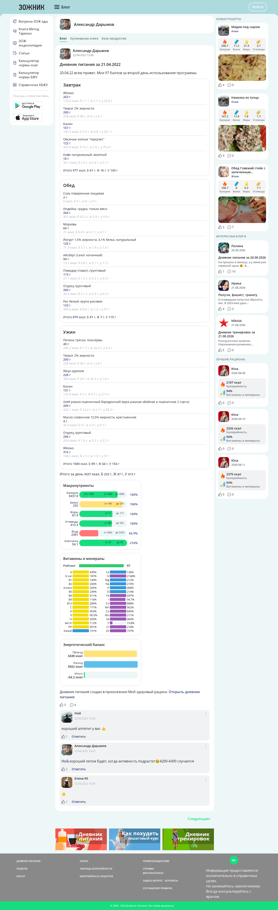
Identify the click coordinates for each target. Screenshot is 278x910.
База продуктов (114, 38)
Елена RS (81, 778)
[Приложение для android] (31, 105)
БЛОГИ (21, 876)
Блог (63, 38)
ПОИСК (84, 861)
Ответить (79, 737)
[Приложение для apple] (31, 117)
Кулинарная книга (84, 38)
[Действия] (206, 719)
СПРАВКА (148, 868)
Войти (257, 7)
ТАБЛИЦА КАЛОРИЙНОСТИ (96, 868)
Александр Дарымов (94, 24)
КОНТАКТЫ (171, 880)
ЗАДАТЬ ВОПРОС (153, 880)
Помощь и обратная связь (31, 96)
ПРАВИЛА (166, 888)
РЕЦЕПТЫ (22, 868)
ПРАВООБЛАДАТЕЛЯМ (156, 861)
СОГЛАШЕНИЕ (151, 888)
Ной (77, 713)
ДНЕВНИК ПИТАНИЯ (28, 861)
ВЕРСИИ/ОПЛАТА (153, 873)
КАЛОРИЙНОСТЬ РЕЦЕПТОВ (96, 876)
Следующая (198, 818)
